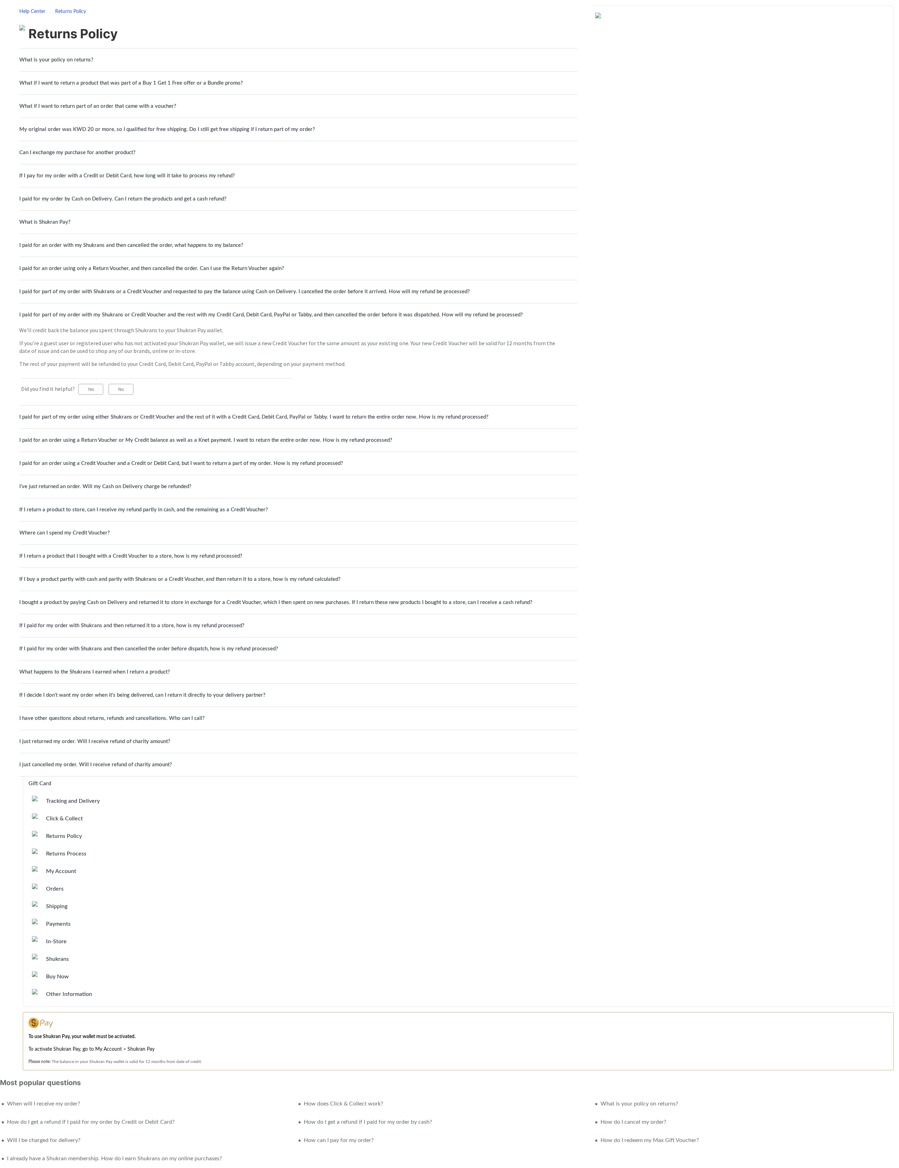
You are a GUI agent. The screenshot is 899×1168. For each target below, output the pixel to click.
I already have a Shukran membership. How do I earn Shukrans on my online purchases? (114, 1158)
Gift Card (39, 783)
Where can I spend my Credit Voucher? (64, 533)
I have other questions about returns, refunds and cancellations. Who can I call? (112, 718)
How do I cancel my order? (633, 1122)
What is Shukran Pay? (45, 222)
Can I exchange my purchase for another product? (77, 152)
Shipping (56, 906)
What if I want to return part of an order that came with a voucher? (97, 106)
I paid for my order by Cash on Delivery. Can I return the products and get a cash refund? (123, 199)
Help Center (33, 11)
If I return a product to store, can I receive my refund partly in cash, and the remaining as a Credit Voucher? (143, 509)
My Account (61, 871)
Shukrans (57, 959)
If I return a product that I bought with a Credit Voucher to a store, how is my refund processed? (130, 556)
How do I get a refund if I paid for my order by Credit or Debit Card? (91, 1122)
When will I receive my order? (43, 1104)
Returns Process (66, 854)
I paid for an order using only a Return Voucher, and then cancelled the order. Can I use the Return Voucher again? (151, 268)
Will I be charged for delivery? (43, 1140)
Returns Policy (70, 11)
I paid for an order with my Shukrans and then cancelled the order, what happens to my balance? (131, 245)
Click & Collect (64, 818)
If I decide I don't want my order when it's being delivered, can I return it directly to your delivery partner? (142, 695)
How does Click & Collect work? (343, 1104)
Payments (58, 924)
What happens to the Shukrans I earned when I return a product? (94, 672)
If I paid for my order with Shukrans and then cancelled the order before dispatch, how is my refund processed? (148, 648)
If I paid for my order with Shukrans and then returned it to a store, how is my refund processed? (131, 625)
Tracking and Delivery (73, 801)
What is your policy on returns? (56, 60)
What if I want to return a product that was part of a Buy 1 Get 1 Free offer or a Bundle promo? (131, 83)
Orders (55, 889)
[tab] (298, 59)
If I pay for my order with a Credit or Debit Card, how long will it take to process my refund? (127, 175)
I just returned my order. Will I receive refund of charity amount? (94, 741)
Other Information (69, 994)
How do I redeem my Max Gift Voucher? (650, 1140)
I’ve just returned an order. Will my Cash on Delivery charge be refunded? (105, 486)
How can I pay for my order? (339, 1140)
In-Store (56, 941)
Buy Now (57, 976)
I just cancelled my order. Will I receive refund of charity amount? (95, 764)
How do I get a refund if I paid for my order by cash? (368, 1122)
